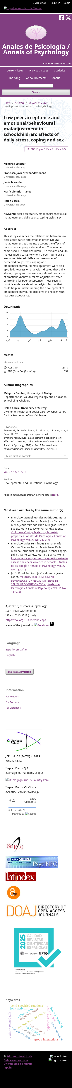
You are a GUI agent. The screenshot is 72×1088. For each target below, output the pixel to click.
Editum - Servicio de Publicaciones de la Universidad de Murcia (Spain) (18, 1062)
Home (7, 102)
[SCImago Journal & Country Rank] (27, 780)
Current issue (15, 70)
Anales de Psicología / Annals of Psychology (36, 49)
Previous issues (38, 70)
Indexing (14, 78)
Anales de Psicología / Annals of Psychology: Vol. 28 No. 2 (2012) (38, 537)
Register (55, 2)
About (56, 78)
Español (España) (16, 649)
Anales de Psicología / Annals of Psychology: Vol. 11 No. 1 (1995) (38, 588)
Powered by (18, 814)
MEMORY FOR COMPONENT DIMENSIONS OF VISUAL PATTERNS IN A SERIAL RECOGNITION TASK (35, 580)
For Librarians (13, 707)
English (10, 655)
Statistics (59, 70)
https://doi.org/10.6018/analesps (26, 620)
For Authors (12, 702)
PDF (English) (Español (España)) (48, 149)
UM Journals (39, 2)
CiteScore (30, 800)
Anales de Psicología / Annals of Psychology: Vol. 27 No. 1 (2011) (39, 565)
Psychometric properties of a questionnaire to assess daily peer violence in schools (39, 560)
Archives (19, 102)
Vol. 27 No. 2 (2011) (39, 102)
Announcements (36, 78)
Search (36, 92)
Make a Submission (19, 671)
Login (67, 2)
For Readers (12, 696)
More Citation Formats (18, 456)
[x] (52, 625)
